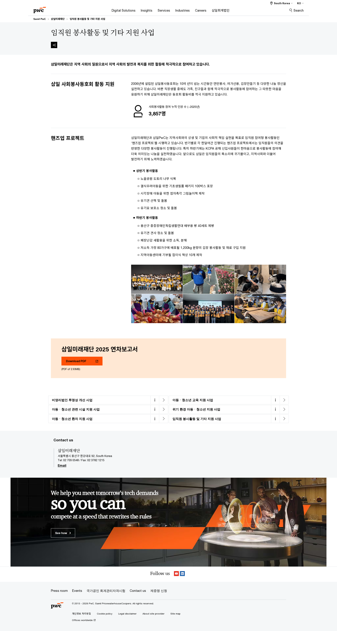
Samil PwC (39, 19)
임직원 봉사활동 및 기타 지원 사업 (87, 19)
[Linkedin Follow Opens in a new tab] (182, 574)
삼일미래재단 (58, 19)
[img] (54, 45)
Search (298, 10)
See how (61, 533)
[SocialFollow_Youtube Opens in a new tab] (176, 574)
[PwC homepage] (39, 9)
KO (299, 3)
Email (62, 465)
